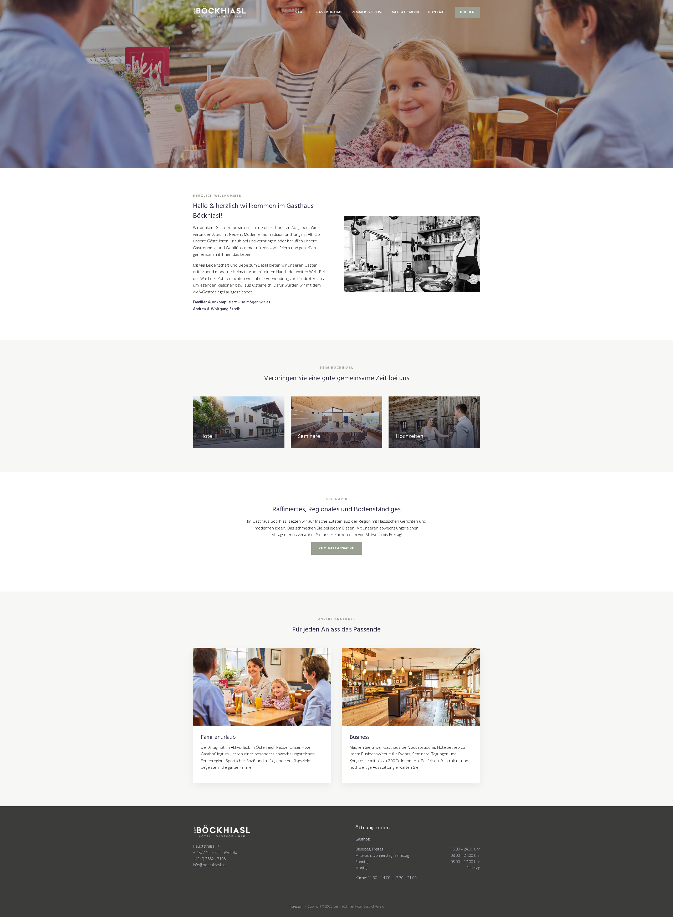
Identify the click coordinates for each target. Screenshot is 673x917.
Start (301, 12)
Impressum (296, 906)
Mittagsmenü (406, 12)
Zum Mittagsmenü (337, 548)
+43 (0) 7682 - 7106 (209, 858)
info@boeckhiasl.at (209, 864)
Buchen (467, 12)
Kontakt (437, 12)
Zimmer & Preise (368, 12)
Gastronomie (330, 12)
